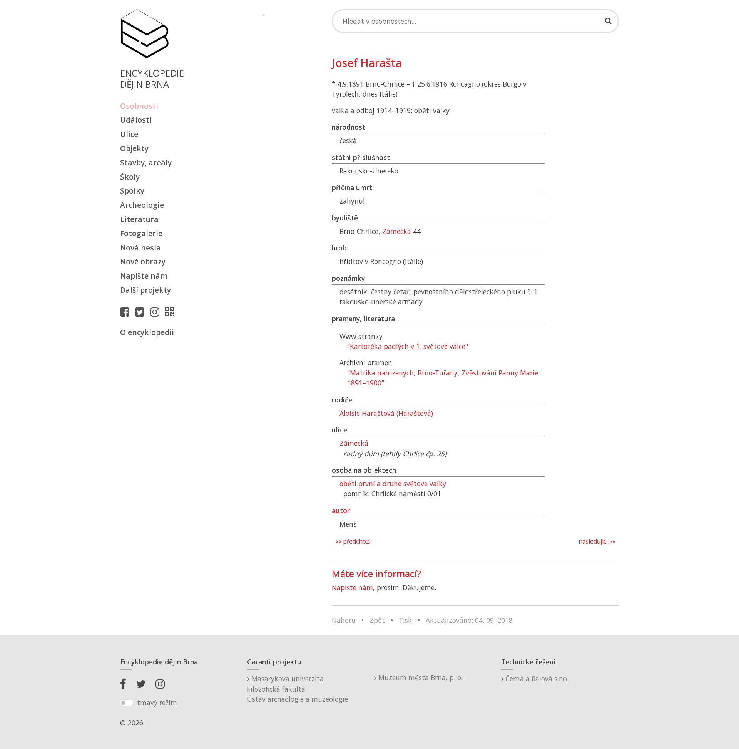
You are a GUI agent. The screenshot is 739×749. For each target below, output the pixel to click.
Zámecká (396, 231)
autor (341, 510)
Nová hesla (140, 247)
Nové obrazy (143, 261)
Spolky (132, 190)
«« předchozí (353, 541)
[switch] (127, 702)
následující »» (596, 541)
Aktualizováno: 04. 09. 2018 (469, 620)
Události (136, 120)
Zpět (377, 620)
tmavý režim (157, 702)
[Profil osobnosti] (171, 312)
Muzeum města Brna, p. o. (419, 677)
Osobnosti (139, 106)
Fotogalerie (141, 233)
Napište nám (143, 275)
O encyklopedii (147, 332)
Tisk (405, 620)
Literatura (139, 219)
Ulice (129, 134)
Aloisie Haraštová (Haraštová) (386, 413)
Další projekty (145, 290)
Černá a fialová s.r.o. (535, 678)
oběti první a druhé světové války (392, 483)
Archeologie (142, 205)
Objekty (134, 148)
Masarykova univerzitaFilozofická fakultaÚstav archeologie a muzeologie (297, 689)
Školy (130, 177)
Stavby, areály (146, 162)
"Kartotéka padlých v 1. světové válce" (407, 346)
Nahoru (344, 620)
